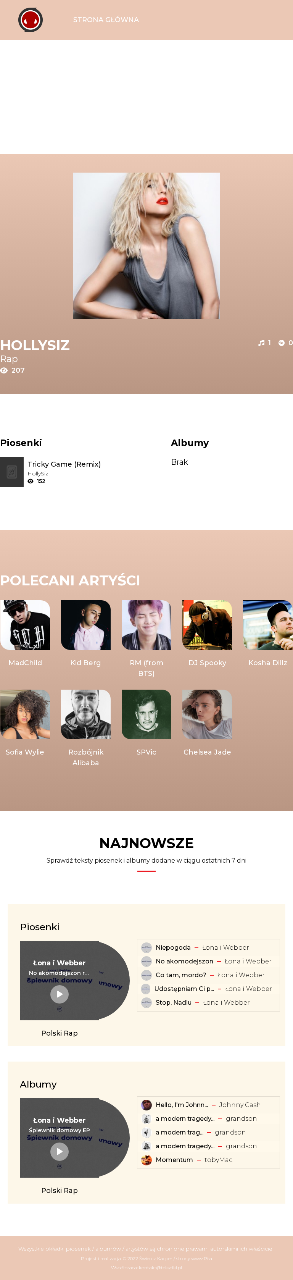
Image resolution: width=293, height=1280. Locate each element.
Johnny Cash (240, 1105)
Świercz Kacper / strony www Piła (175, 1258)
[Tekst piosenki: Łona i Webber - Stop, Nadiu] (146, 1002)
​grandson (241, 1118)
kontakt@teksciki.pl (160, 1267)
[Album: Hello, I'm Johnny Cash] (146, 1105)
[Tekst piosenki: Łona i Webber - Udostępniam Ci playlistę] (145, 989)
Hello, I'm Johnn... (182, 1105)
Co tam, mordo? (181, 975)
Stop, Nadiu (174, 1002)
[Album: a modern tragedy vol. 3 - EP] (146, 1119)
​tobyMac (218, 1160)
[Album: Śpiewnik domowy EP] (59, 1152)
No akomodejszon (184, 961)
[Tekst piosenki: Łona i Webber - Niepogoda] (146, 947)
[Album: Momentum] (146, 1160)
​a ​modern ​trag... (179, 1132)
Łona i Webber (225, 947)
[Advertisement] (146, 97)
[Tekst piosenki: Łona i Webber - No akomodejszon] (146, 961)
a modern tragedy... (185, 1118)
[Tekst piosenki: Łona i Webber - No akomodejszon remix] (59, 994)
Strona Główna (106, 20)
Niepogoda (173, 947)
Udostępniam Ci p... (184, 988)
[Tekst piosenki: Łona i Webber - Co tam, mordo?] (146, 975)
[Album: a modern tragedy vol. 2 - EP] (146, 1146)
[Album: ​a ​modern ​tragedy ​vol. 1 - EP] (146, 1132)
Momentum (174, 1160)
